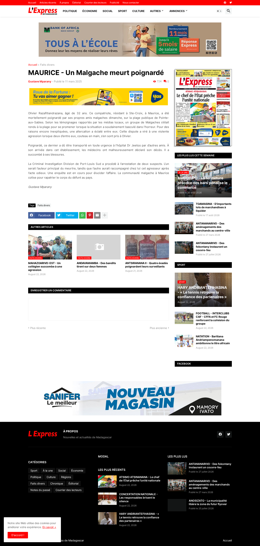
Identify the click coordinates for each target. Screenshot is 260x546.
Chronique (56, 483)
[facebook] (225, 2)
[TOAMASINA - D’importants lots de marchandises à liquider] (184, 208)
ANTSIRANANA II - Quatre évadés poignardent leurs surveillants (146, 264)
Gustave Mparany (39, 81)
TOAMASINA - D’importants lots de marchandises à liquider (213, 207)
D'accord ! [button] (17, 535)
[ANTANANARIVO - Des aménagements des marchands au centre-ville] (184, 228)
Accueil (32, 2)
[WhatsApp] (82, 215)
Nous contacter (131, 2)
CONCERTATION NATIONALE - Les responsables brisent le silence (138, 498)
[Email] (97, 215)
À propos (64, 2)
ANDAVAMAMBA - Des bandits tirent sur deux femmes (96, 264)
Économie (89, 11)
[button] (219, 11)
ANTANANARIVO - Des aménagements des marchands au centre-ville (213, 227)
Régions (66, 477)
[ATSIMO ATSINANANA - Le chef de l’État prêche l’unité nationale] (107, 481)
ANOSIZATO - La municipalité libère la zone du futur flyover (208, 502)
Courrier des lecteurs (95, 2)
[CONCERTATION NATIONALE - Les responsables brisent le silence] (107, 499)
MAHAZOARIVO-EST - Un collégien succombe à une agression (45, 266)
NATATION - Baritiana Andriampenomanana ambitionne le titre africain (213, 340)
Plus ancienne (158, 328)
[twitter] (231, 2)
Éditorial (76, 2)
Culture (138, 11)
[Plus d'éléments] (104, 215)
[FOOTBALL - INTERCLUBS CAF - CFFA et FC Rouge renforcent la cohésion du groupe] (184, 318)
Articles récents (48, 2)
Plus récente (38, 328)
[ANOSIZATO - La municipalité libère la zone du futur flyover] (177, 505)
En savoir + (49, 527)
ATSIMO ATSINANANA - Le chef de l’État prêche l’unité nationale (139, 478)
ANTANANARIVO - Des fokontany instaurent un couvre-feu (211, 246)
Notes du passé (40, 490)
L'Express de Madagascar (68, 540)
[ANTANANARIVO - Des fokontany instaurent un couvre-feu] (184, 247)
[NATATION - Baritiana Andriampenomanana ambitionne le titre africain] (184, 341)
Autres (155, 11)
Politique (70, 11)
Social (108, 11)
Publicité (114, 2)
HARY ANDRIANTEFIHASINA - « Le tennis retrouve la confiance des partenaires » (139, 517)
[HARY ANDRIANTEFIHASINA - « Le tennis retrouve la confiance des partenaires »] (107, 518)
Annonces (177, 11)
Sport (122, 11)
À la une (48, 470)
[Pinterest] (90, 215)
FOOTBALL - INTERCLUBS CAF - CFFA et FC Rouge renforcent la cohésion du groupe (212, 318)
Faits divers (47, 64)
